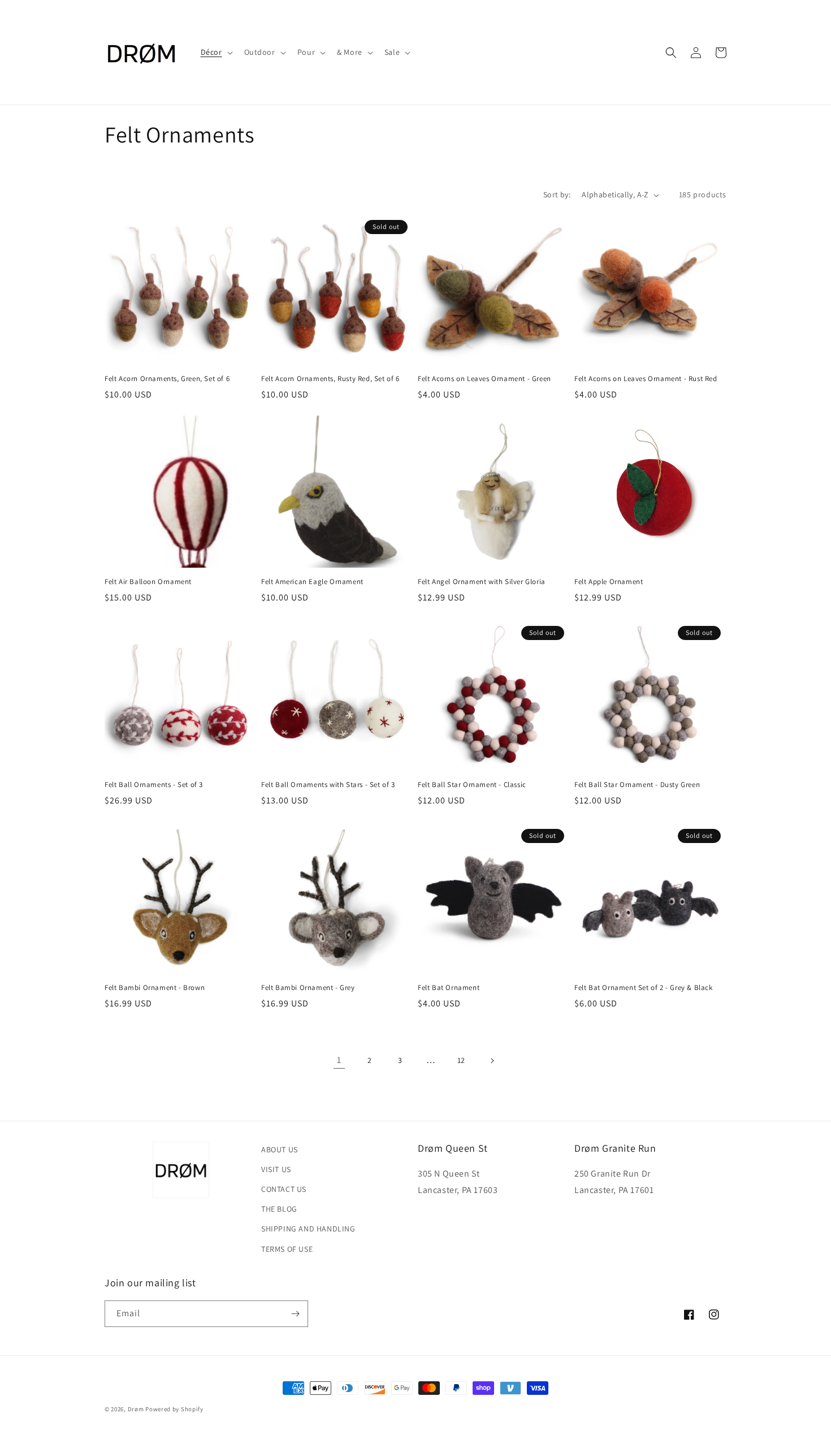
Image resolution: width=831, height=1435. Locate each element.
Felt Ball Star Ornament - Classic (472, 784)
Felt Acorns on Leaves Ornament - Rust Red (645, 378)
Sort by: (556, 194)
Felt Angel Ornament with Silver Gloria (482, 581)
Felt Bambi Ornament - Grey (308, 987)
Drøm (136, 1409)
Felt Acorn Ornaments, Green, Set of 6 (167, 378)
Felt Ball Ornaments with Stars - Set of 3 (328, 784)
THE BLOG (279, 1209)
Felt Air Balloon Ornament (148, 581)
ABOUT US (279, 1149)
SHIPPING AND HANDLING (308, 1229)
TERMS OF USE (287, 1249)
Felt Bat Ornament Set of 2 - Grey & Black (643, 987)
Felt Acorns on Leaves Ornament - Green (484, 378)
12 (461, 1060)
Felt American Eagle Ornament (312, 581)
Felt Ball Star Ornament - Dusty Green (637, 784)
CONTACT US (283, 1189)
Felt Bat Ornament (448, 987)
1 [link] (339, 1060)
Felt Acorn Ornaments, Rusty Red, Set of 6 (330, 378)
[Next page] (491, 1060)
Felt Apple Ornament (608, 581)
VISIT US (276, 1169)
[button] (215, 52)
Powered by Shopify (174, 1409)
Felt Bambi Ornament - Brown (155, 987)
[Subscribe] (295, 1313)
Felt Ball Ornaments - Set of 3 (154, 784)
